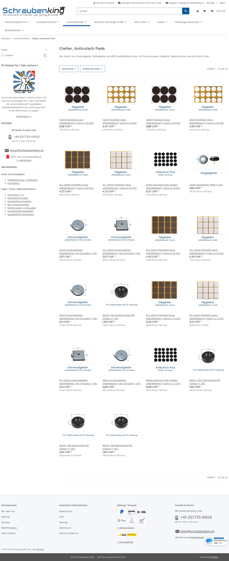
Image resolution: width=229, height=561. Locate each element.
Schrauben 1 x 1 (15, 194)
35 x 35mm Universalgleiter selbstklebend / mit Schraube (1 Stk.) (78, 382)
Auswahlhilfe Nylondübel (20, 214)
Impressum (65, 527)
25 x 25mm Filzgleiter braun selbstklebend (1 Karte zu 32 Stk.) (163, 252)
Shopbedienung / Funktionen (22, 179)
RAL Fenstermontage (18, 204)
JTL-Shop (214, 557)
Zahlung (5, 516)
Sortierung (67, 68)
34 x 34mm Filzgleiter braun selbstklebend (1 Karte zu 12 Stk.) (163, 317)
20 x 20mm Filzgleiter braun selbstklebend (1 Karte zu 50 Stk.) (76, 186)
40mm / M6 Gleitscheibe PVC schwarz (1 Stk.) (74, 447)
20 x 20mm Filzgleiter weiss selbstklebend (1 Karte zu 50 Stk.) (120, 186)
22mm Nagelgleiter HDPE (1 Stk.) (206, 184)
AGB (61, 516)
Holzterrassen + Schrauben (21, 207)
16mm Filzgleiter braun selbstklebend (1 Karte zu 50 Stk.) (76, 121)
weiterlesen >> (24, 116)
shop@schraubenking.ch (191, 2)
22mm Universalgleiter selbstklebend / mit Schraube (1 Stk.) (78, 252)
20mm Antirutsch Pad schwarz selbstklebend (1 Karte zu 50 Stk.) (163, 186)
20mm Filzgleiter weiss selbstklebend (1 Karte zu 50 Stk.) (206, 121)
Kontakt (211, 2)
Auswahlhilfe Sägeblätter (20, 211)
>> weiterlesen (24, 160)
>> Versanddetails (125, 542)
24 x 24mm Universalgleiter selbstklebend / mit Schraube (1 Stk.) (122, 252)
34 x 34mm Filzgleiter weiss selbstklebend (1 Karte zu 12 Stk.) (206, 317)
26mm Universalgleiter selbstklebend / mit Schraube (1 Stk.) (78, 317)
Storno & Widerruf (68, 533)
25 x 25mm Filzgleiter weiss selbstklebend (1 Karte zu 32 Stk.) (206, 252)
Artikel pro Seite (91, 68)
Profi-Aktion (13, 183)
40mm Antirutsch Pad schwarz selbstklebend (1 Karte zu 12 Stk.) (163, 382)
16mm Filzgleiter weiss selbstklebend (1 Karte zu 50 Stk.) (120, 121)
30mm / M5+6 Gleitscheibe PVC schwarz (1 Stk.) (119, 317)
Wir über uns (8, 511)
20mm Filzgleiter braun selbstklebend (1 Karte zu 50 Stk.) (163, 121)
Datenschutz (65, 511)
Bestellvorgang (9, 527)
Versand (5, 522)
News (222, 2)
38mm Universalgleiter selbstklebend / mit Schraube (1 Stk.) (122, 382)
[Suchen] (185, 11)
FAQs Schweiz (8, 533)
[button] (197, 11)
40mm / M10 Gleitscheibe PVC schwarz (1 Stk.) (204, 382)
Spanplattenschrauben (19, 201)
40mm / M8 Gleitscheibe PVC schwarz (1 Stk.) (117, 447)
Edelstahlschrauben (17, 198)
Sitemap (63, 522)
